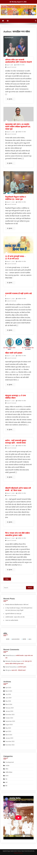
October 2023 (9, 718)
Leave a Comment (11, 67)
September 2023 (10, 721)
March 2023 (8, 734)
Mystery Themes (18, 853)
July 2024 (8, 694)
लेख (6, 779)
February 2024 (9, 708)
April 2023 (8, 731)
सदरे (6, 782)
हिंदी (6, 785)
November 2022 (9, 745)
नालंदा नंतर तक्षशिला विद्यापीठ (11, 620)
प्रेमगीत (7, 639)
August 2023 (9, 724)
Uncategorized (9, 762)
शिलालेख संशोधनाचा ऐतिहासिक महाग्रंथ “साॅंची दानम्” (17, 604)
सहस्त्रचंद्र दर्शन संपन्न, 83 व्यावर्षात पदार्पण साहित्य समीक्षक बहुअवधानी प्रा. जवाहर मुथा (18, 126)
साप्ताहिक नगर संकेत (20, 65)
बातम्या (6, 775)
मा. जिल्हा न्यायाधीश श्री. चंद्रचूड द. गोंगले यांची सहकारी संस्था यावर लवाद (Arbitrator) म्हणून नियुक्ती (18, 609)
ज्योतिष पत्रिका (8, 772)
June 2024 (8, 697)
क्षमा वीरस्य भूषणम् (22, 667)
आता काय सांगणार (15, 639)
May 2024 (8, 701)
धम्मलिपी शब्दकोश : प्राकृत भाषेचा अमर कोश (15, 617)
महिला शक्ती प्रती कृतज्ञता (13, 353)
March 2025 (8, 691)
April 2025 (8, 687)
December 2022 (9, 741)
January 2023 (9, 738)
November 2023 (9, 714)
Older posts (8, 579)
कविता (6, 769)
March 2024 (8, 704)
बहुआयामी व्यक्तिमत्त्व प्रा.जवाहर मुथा (13, 613)
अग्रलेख (7, 765)
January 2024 (9, 711)
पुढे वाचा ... (11, 99)
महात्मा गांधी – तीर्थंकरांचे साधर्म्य (19, 670)
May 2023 (8, 728)
